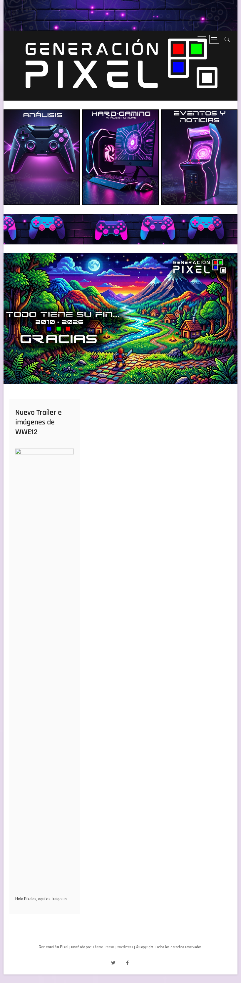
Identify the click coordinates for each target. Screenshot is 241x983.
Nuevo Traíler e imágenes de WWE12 (38, 422)
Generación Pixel (53, 946)
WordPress (125, 947)
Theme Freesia (104, 947)
